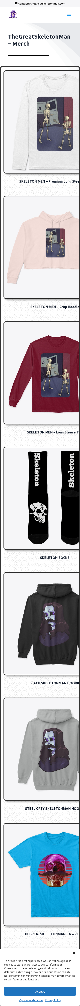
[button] (74, 953)
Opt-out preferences (31, 1000)
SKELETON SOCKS (55, 558)
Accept (40, 991)
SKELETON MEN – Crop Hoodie (54, 307)
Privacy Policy (53, 1000)
